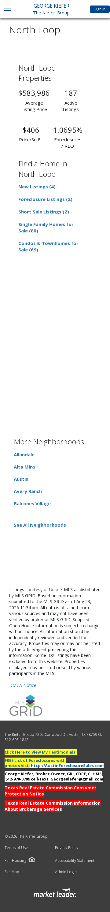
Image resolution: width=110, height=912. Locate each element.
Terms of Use (16, 847)
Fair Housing (15, 860)
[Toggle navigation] (7, 9)
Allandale (24, 454)
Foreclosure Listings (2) (45, 199)
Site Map (12, 871)
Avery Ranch (28, 491)
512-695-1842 (16, 739)
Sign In (99, 9)
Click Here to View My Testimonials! (41, 752)
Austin (21, 479)
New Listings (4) (37, 187)
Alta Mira (24, 467)
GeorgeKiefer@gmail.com (76, 779)
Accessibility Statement (74, 860)
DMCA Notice (22, 685)
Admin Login (66, 871)
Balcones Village (32, 503)
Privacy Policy (66, 847)
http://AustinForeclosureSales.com (67, 765)
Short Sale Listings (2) (43, 212)
